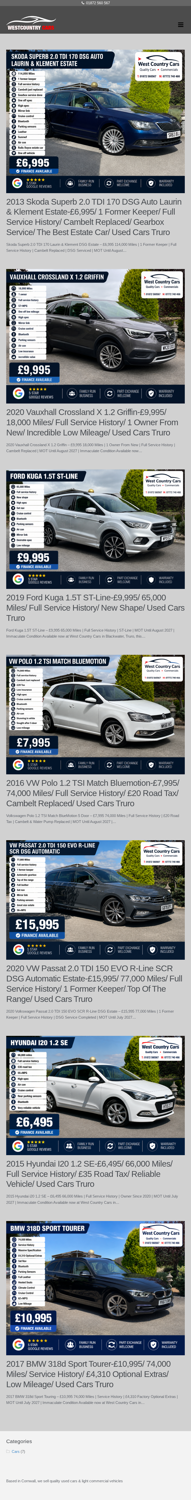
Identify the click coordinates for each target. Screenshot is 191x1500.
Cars (16, 1451)
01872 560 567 (98, 3)
